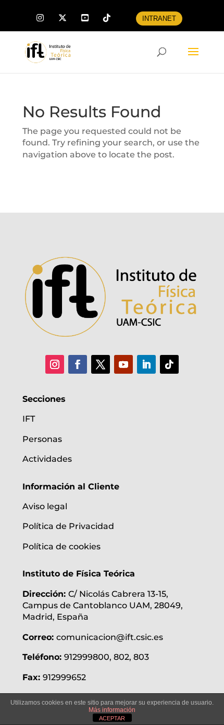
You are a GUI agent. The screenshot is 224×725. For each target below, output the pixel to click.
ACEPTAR (112, 718)
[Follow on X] (100, 364)
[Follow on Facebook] (77, 364)
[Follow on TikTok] (169, 364)
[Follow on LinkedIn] (146, 364)
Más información (112, 710)
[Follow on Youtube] (123, 364)
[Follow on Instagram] (54, 364)
